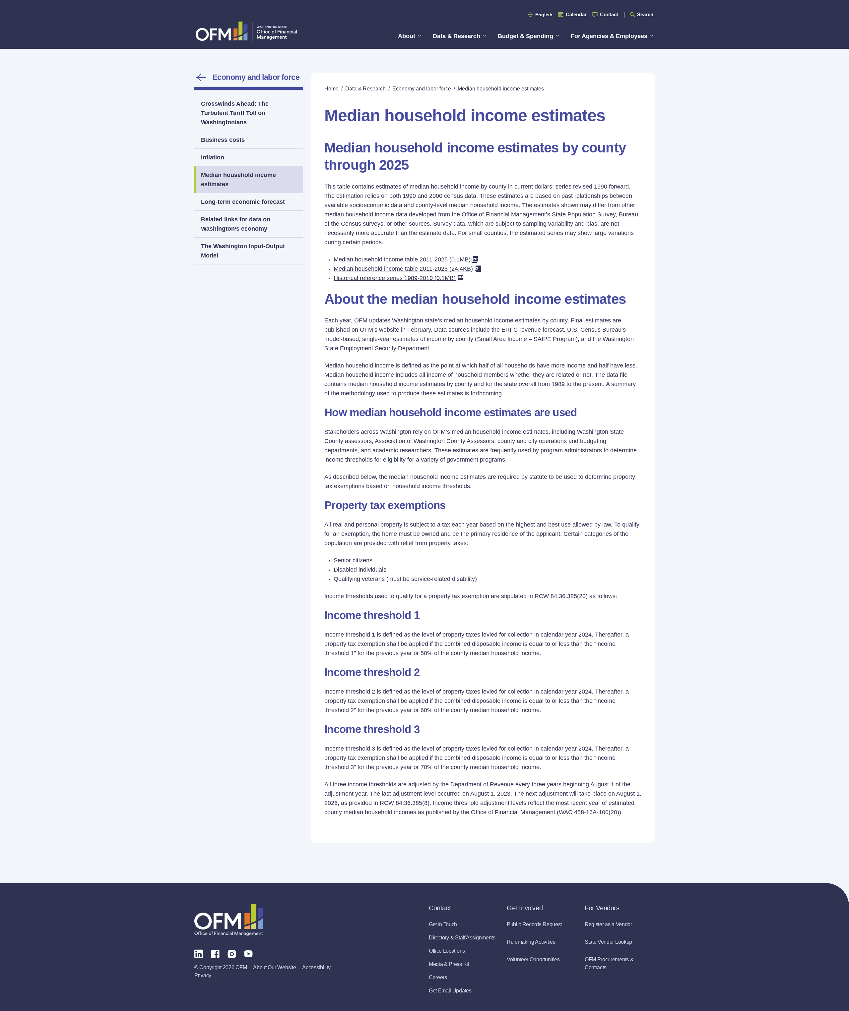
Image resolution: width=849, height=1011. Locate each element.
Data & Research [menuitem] (456, 36)
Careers (438, 977)
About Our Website (274, 967)
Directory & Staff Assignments (462, 937)
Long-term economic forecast (243, 201)
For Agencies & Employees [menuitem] (609, 36)
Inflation (212, 157)
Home (331, 88)
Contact (609, 14)
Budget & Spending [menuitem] (525, 36)
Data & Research (365, 88)
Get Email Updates (450, 990)
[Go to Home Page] (246, 31)
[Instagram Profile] (232, 953)
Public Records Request (534, 924)
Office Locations (447, 951)
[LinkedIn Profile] (198, 953)
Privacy (202, 975)
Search (645, 14)
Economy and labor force (256, 77)
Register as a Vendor (608, 924)
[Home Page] (228, 920)
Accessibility (316, 967)
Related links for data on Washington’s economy (235, 224)
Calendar (576, 14)
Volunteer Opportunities (533, 959)
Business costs (223, 140)
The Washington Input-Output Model (243, 251)
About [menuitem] (406, 36)
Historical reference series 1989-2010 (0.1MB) (395, 278)
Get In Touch (443, 924)
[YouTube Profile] (248, 953)
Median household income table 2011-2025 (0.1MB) (402, 259)
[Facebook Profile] (215, 953)
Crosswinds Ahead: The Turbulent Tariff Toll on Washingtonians (235, 113)
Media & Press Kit (449, 964)
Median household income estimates (238, 180)
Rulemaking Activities (531, 942)
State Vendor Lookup (608, 942)
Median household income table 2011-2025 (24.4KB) (403, 268)
